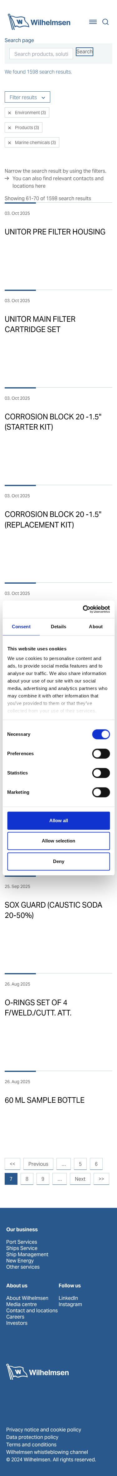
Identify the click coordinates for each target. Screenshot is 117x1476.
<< (12, 1164)
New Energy (20, 1261)
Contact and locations (32, 1311)
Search (84, 51)
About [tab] (96, 626)
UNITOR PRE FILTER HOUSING (55, 232)
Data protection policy (32, 1437)
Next (80, 1179)
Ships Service (21, 1248)
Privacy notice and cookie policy (43, 1429)
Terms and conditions (31, 1444)
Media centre (21, 1304)
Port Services (21, 1242)
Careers (15, 1317)
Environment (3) (30, 112)
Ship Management (27, 1255)
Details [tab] (58, 626)
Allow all (58, 820)
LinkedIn (68, 1298)
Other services (23, 1267)
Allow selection (58, 840)
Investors (16, 1323)
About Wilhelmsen (27, 1298)
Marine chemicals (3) (35, 142)
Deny (58, 861)
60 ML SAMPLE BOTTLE (45, 1100)
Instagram (70, 1304)
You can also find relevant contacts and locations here (58, 182)
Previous (38, 1164)
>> (101, 1179)
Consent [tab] (21, 626)
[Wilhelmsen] (39, 22)
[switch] (101, 754)
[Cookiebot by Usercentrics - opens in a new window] (83, 609)
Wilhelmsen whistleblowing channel (47, 1452)
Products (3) (26, 127)
